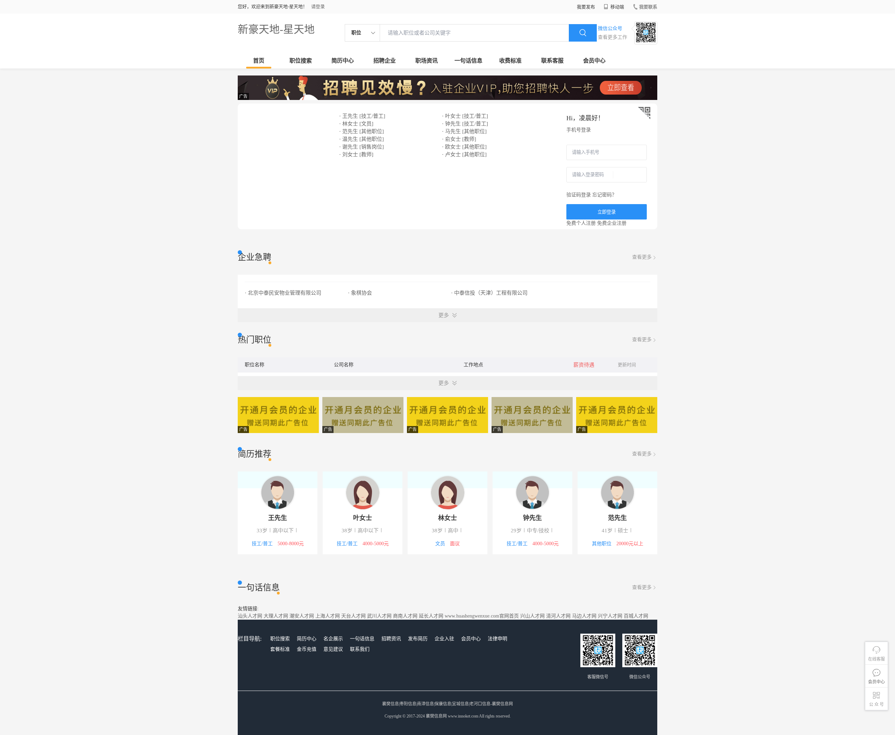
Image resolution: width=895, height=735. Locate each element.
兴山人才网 (532, 616)
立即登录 (606, 212)
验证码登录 (578, 194)
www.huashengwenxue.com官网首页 (482, 616)
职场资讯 (426, 61)
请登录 (318, 6)
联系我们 (360, 649)
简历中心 (342, 61)
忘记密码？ (604, 194)
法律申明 (497, 638)
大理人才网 (276, 616)
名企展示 (333, 638)
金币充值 (306, 649)
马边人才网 (584, 616)
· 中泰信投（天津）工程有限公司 (489, 293)
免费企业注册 (611, 223)
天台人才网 (353, 616)
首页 (258, 61)
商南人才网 (405, 616)
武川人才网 (379, 616)
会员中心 (594, 61)
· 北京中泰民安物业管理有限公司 (283, 293)
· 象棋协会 (360, 293)
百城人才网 (636, 616)
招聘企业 (384, 61)
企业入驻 (444, 638)
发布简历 (418, 638)
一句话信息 (468, 61)
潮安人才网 (301, 616)
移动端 (616, 6)
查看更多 (642, 257)
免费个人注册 (581, 223)
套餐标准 (280, 649)
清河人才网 (558, 616)
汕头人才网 (250, 616)
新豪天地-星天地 (276, 29)
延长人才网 (431, 616)
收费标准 (510, 61)
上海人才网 (327, 616)
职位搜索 (300, 61)
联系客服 (552, 61)
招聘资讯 (391, 638)
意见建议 (333, 649)
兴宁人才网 (610, 616)
